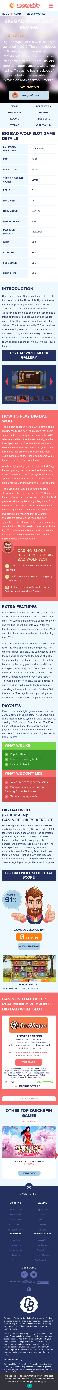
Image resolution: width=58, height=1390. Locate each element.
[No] (54, 1381)
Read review (29, 1173)
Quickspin (38, 149)
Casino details (29, 1086)
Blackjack (42, 1220)
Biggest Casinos (16, 1225)
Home (5, 14)
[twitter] (33, 1274)
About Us (42, 1240)
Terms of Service (42, 1255)
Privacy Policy (42, 1250)
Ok (29, 1386)
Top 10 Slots (42, 1209)
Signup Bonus (15, 1250)
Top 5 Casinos (15, 1209)
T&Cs (42, 1075)
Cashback (15, 1255)
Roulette (42, 1225)
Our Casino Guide (42, 1260)
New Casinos (15, 1214)
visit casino (28, 1062)
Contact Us (42, 1245)
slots (18, 14)
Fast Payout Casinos (15, 1230)
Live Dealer (42, 1230)
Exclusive (16, 1260)
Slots (35, 180)
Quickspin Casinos (29, 946)
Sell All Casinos (29, 1099)
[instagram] (24, 1274)
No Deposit (16, 1245)
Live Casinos (15, 1220)
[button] (6, 381)
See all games (29, 1122)
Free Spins (15, 1240)
